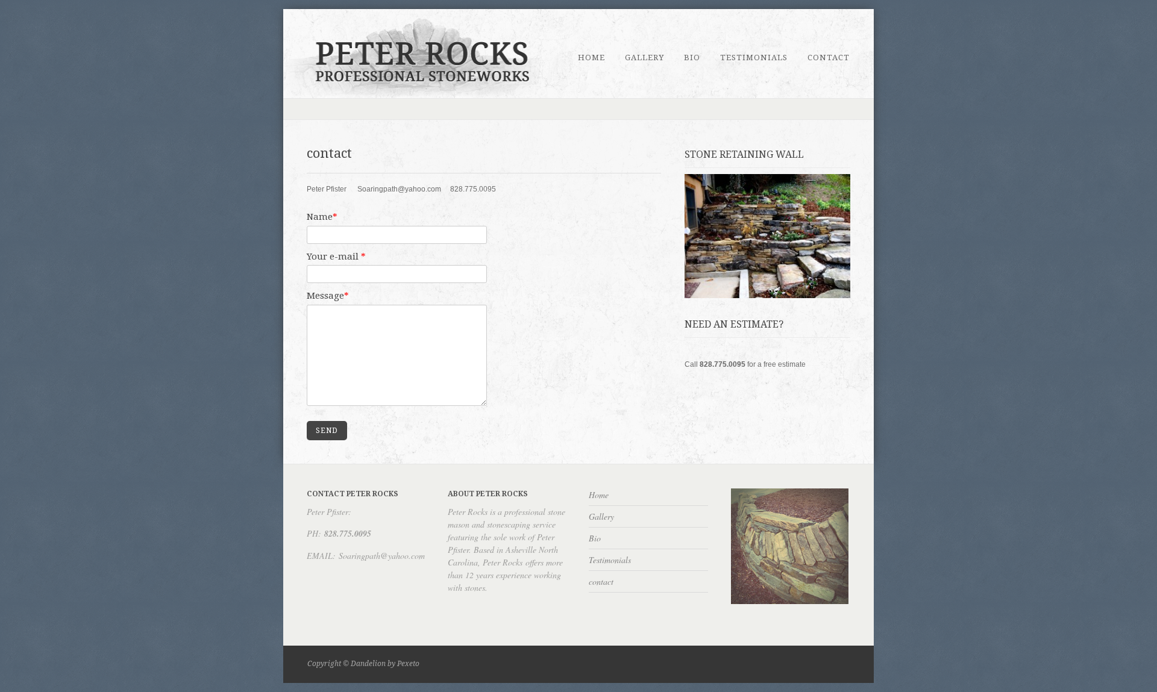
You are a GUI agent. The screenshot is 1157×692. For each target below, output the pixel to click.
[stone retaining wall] (767, 236)
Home (591, 57)
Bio (692, 57)
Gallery (644, 57)
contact (828, 57)
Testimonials (754, 57)
